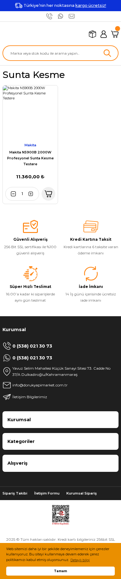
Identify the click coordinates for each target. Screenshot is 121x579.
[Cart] (115, 34)
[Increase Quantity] (33, 194)
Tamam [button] (60, 571)
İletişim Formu (47, 493)
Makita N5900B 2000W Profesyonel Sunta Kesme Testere (30, 158)
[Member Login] (103, 34)
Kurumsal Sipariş (81, 493)
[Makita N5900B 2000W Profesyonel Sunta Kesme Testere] (30, 112)
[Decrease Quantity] (11, 194)
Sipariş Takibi (14, 493)
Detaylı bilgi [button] (80, 560)
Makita (30, 145)
